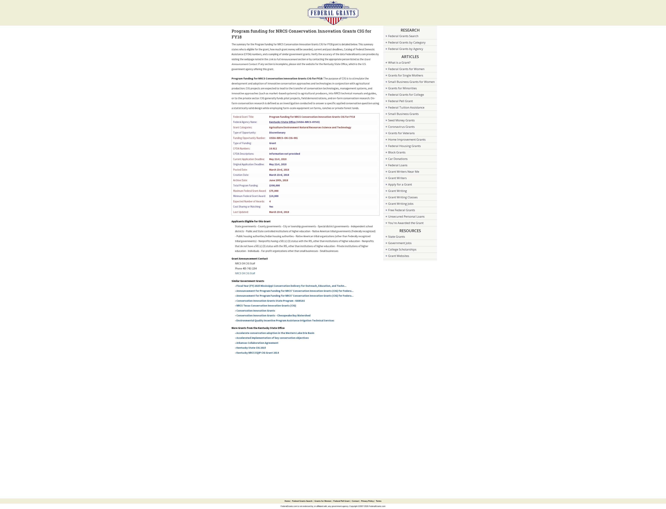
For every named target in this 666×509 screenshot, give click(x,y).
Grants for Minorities (402, 88)
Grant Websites (398, 256)
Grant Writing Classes (403, 197)
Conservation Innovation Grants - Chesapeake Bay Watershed (273, 315)
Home (287, 501)
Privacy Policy (367, 501)
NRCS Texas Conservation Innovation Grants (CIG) (266, 305)
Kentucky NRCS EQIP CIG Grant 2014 (257, 352)
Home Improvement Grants (407, 139)
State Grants (396, 237)
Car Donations (398, 159)
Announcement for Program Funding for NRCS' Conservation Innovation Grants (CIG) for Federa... (294, 290)
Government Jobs (400, 243)
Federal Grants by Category (407, 42)
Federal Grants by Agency (405, 49)
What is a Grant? (399, 62)
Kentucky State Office (282, 122)
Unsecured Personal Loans (406, 216)
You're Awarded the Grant (406, 223)
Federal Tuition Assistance (406, 107)
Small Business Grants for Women (411, 82)
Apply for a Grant (400, 184)
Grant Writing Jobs (400, 204)
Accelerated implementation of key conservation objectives (272, 337)
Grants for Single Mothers (405, 75)
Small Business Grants (403, 114)
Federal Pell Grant (400, 101)
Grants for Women (322, 501)
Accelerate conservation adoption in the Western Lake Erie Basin (275, 333)
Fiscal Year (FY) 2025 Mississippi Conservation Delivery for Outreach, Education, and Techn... (291, 285)
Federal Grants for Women (406, 69)
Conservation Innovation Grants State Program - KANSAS (270, 300)
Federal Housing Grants (404, 146)
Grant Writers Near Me (403, 172)
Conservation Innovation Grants (255, 310)
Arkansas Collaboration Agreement (257, 342)
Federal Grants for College (406, 95)
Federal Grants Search (403, 36)
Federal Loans (397, 165)
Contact (355, 501)
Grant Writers (397, 178)
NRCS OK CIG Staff (245, 273)
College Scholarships (402, 249)
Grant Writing (397, 191)
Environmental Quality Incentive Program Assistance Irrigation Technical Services (285, 320)
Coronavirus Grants (401, 127)
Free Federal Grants (401, 210)
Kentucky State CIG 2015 (251, 347)
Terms (378, 501)
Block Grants (396, 152)
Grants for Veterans (401, 133)
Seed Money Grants (401, 120)
